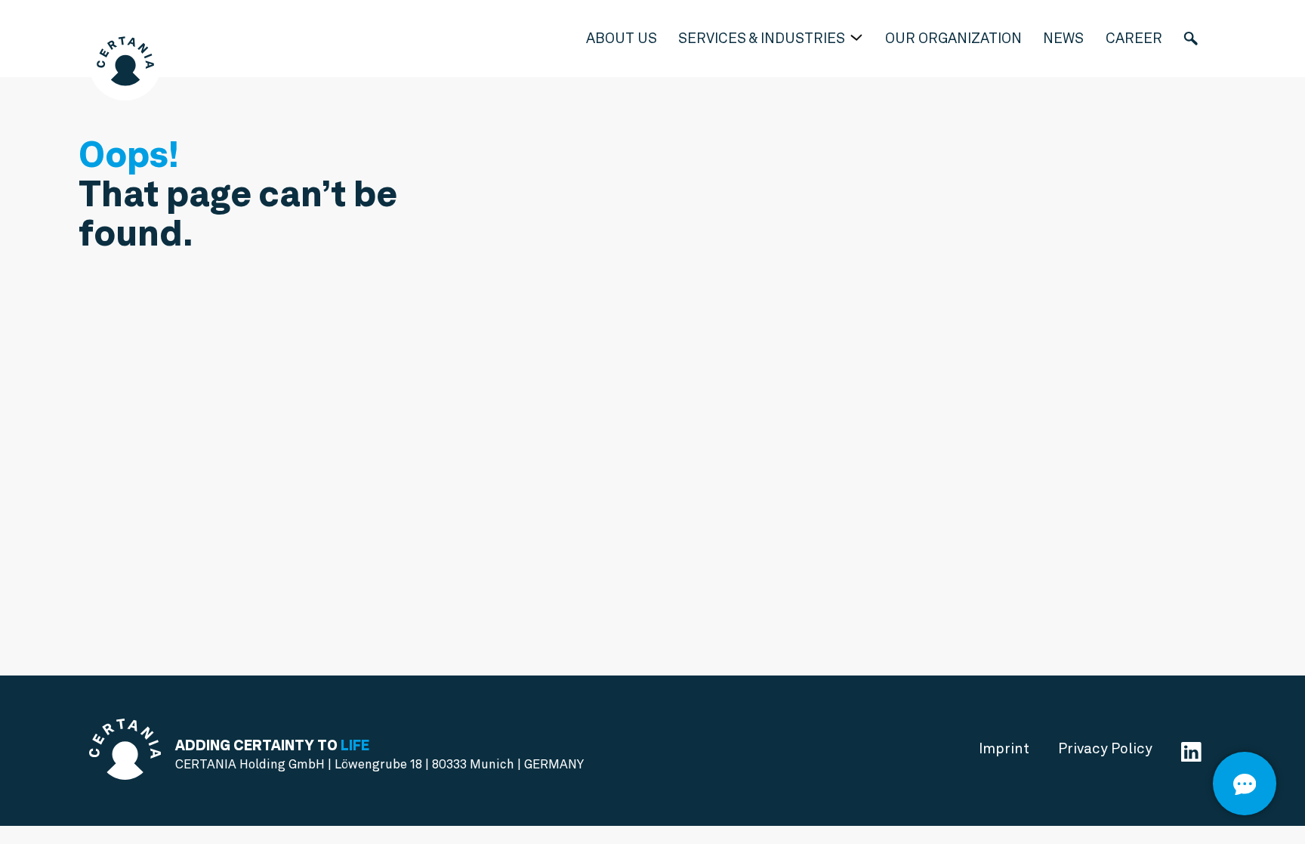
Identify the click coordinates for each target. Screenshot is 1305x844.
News (1063, 38)
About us (621, 38)
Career (1134, 38)
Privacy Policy (1105, 748)
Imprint (1004, 748)
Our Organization (953, 38)
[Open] (1244, 783)
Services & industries (763, 38)
